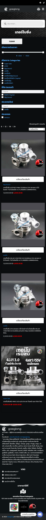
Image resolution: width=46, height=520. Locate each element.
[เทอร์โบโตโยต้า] (2, 83)
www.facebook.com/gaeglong (20, 437)
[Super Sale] (2, 63)
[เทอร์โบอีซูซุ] (2, 80)
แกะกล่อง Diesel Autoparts (23, 496)
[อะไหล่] (2, 66)
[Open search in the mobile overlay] (23, 24)
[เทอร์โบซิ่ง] (2, 73)
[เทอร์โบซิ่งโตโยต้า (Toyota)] (2, 78)
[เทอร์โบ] (2, 71)
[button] (43, 9)
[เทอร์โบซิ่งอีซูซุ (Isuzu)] (2, 76)
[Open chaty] (40, 514)
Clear (12, 41)
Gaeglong (10, 517)
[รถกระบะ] (2, 117)
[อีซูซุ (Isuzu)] (2, 68)
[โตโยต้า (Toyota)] (2, 94)
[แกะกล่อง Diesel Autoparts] (23, 491)
